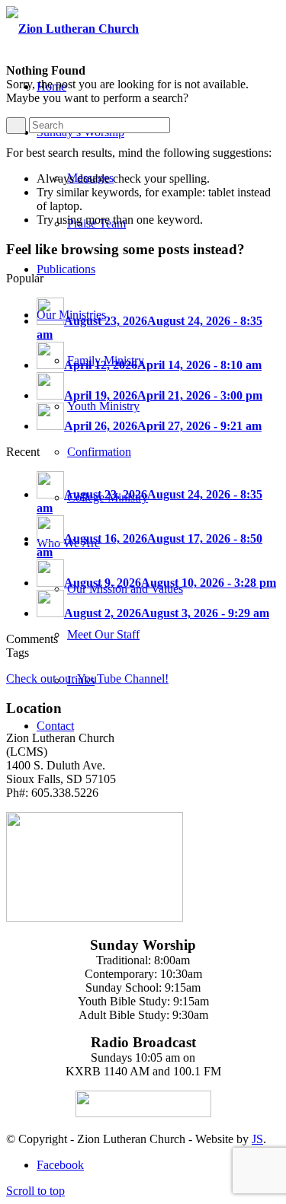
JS (257, 1138)
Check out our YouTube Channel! (87, 678)
